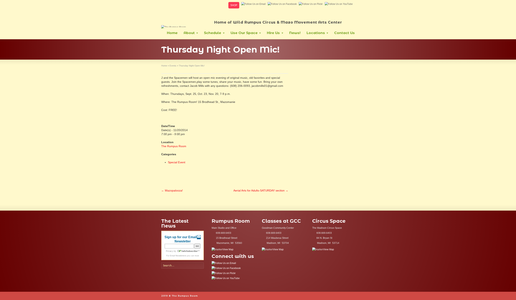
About (189, 33)
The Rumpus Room (173, 146)
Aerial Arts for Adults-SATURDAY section (260, 190)
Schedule (212, 33)
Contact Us (344, 33)
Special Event (176, 162)
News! (295, 33)
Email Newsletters (178, 255)
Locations (316, 33)
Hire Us (273, 33)
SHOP (233, 5)
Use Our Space (244, 33)
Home (172, 33)
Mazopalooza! (172, 190)
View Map (228, 249)
